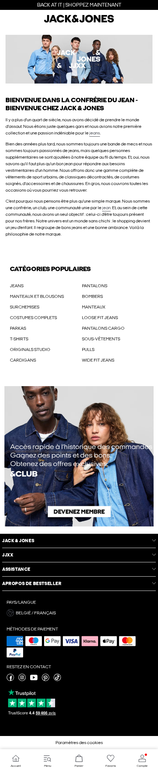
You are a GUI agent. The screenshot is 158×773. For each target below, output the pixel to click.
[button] (79, 62)
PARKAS (18, 328)
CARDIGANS (23, 360)
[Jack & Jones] (79, 21)
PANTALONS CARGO (103, 328)
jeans (94, 133)
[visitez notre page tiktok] (57, 679)
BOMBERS (92, 296)
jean (106, 207)
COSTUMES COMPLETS (33, 317)
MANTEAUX (93, 307)
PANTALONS (94, 285)
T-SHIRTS (19, 338)
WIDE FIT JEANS (98, 360)
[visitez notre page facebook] (10, 679)
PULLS (88, 349)
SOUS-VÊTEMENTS (101, 338)
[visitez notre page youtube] (33, 679)
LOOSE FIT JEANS (100, 317)
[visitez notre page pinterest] (45, 679)
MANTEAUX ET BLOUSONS (37, 296)
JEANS (17, 285)
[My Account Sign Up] (79, 456)
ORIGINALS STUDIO (30, 349)
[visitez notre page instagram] (22, 679)
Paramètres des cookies (79, 742)
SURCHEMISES (24, 307)
